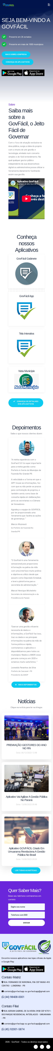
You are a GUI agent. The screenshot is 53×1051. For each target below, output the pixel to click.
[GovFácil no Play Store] (12, 72)
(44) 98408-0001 (14, 997)
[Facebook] (36, 1047)
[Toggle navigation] (49, 5)
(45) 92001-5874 (14, 1029)
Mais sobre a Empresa (16, 54)
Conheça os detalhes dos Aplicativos (27, 402)
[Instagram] (42, 1047)
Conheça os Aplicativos (18, 62)
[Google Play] (12, 969)
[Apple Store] (33, 969)
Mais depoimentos (27, 685)
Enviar (26, 923)
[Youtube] (48, 1047)
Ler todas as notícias (26, 870)
